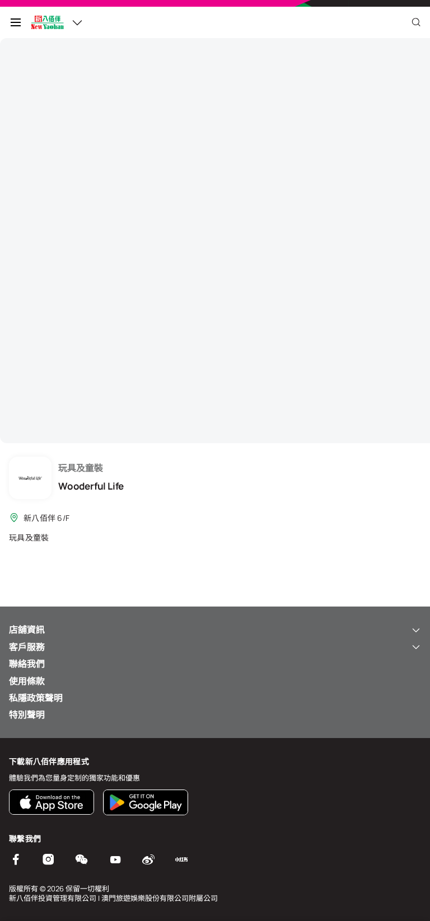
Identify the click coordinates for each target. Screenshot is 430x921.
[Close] (416, 22)
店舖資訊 (27, 629)
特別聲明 (27, 714)
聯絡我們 (27, 664)
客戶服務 (27, 647)
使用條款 (27, 681)
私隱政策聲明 (36, 698)
